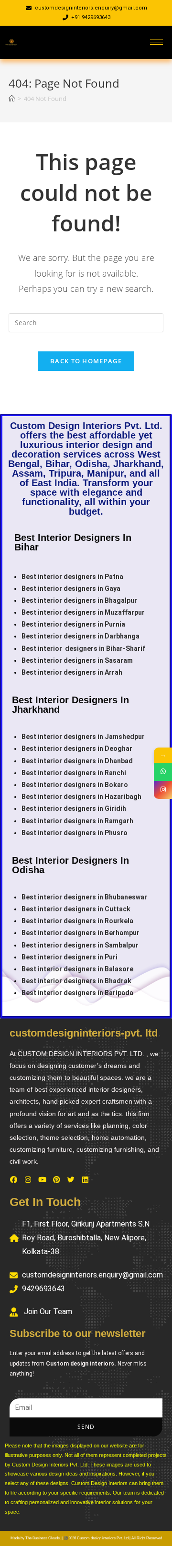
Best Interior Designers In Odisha (70, 865)
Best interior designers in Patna (72, 576)
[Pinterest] (56, 1179)
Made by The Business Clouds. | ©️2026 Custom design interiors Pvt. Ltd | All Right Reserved (86, 1538)
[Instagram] (28, 1179)
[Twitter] (71, 1179)
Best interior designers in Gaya (71, 588)
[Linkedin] (85, 1179)
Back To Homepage (86, 361)
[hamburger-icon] (156, 42)
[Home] (12, 98)
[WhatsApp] (163, 772)
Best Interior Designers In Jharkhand (70, 705)
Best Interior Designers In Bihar (72, 542)
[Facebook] (13, 1179)
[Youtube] (42, 1179)
